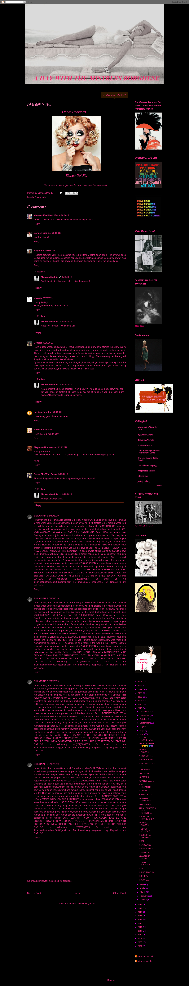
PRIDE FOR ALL (146, 759)
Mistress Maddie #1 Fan (46, 215)
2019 (140, 708)
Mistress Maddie (49, 277)
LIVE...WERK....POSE (147, 764)
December (145, 711)
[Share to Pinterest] (76, 193)
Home (77, 893)
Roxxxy (38, 429)
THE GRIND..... (145, 769)
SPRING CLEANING (145, 785)
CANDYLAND (145, 845)
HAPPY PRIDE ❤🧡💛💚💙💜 (146, 744)
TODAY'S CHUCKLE (144, 829)
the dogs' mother (43, 412)
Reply (37, 224)
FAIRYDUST (144, 868)
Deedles (38, 343)
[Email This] (66, 193)
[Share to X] (71, 193)
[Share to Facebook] (74, 193)
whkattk (38, 298)
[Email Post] (61, 193)
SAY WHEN (144, 852)
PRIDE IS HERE (146, 848)
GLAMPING (144, 777)
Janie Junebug (144, 481)
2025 (140, 685)
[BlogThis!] (68, 193)
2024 (140, 689)
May (142, 884)
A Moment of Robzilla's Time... (148, 428)
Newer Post (34, 893)
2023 (140, 693)
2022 (140, 697)
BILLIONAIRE (41, 516)
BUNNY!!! (143, 790)
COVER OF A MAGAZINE (145, 836)
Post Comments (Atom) (83, 903)
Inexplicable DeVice (146, 470)
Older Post (119, 893)
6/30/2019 (54, 516)
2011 (140, 930)
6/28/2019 (64, 215)
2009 (140, 938)
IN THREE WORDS (144, 750)
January (143, 899)
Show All (159, 485)
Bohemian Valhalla (146, 440)
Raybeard (39, 250)
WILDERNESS (145, 773)
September (145, 722)
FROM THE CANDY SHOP (146, 817)
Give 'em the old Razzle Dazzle (148, 459)
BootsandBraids (145, 445)
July (141, 730)
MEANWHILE (145, 804)
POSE (141, 841)
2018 (140, 904)
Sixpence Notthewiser (45, 447)
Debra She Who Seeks (45, 474)
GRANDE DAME (146, 781)
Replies (41, 272)
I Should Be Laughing (147, 465)
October (144, 719)
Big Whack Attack (145, 434)
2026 (140, 681)
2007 (140, 946)
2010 (140, 934)
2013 (140, 923)
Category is (40, 197)
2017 (140, 908)
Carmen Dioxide (42, 233)
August (143, 726)
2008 (140, 942)
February (144, 896)
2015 (140, 915)
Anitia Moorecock (145, 956)
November (145, 715)
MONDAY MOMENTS (145, 799)
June (142, 734)
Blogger (111, 980)
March (143, 892)
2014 (140, 919)
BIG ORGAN (144, 879)
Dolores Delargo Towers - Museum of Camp (149, 451)
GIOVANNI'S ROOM (144, 857)
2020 (140, 704)
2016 (140, 912)
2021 (140, 700)
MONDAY (143, 876)
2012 (140, 927)
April (142, 888)
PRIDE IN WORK (146, 872)
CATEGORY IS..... (146, 794)
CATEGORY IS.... (146, 755)
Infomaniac (143, 476)
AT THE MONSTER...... (146, 738)
